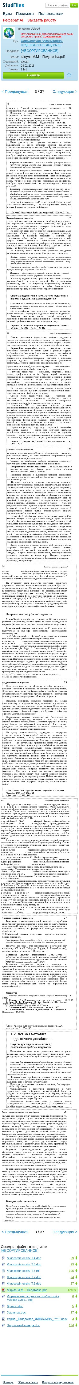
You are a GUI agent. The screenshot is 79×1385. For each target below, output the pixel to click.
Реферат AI (13, 20)
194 (71, 1325)
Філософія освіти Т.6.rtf (23, 1270)
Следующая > (65, 91)
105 (71, 1270)
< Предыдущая (14, 91)
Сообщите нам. (52, 36)
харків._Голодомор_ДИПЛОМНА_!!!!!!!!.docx (37, 1319)
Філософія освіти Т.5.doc (24, 1264)
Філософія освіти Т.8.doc (24, 1283)
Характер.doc (16, 1312)
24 (72, 1277)
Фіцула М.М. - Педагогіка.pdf (27, 1290)
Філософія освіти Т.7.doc (24, 1277)
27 (72, 1283)
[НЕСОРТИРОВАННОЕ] (39, 51)
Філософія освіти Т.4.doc (24, 1258)
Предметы (25, 13)
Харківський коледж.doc (23, 1325)
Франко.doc (15, 1306)
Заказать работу (41, 20)
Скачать (33, 75)
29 (72, 1258)
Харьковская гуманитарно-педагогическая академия (42, 43)
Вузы (7, 13)
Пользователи (50, 13)
